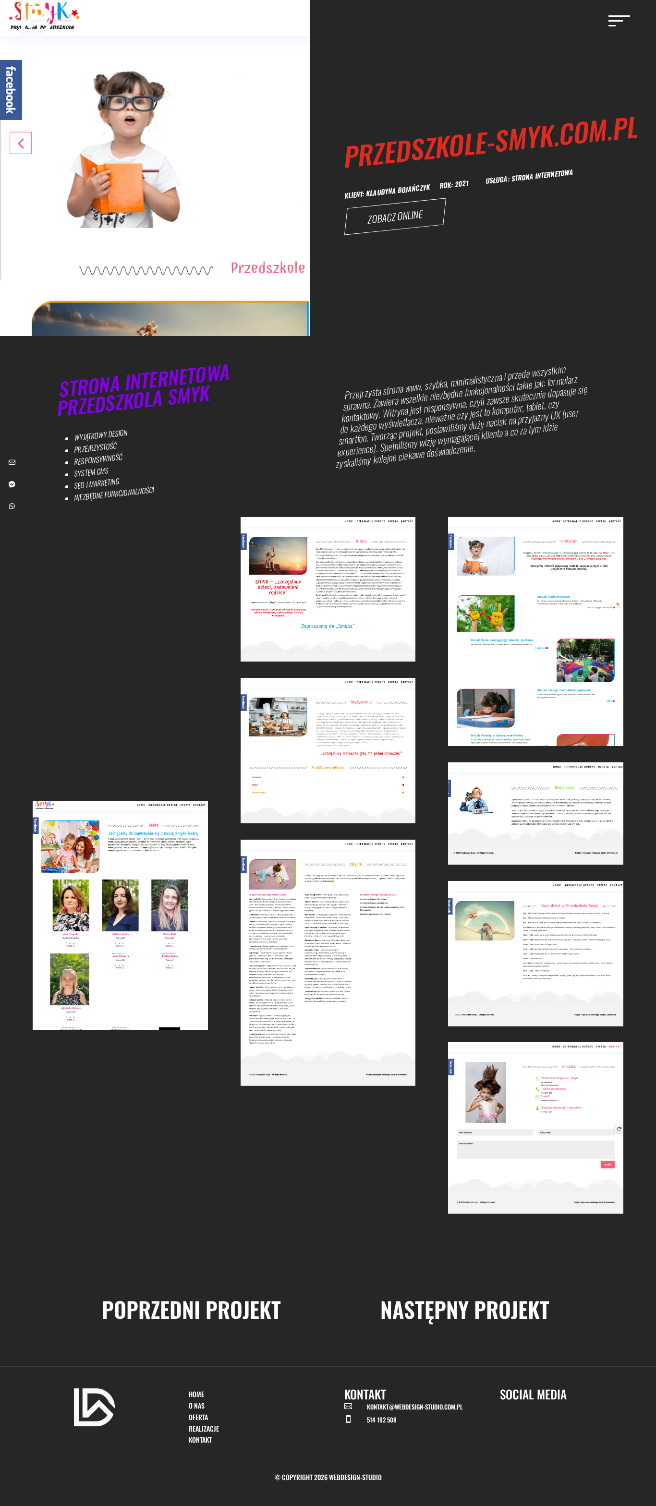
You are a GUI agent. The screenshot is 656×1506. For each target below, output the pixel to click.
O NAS (197, 1405)
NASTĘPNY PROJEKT (464, 1309)
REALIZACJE (204, 1428)
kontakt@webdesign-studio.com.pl (414, 1406)
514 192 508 (382, 1419)
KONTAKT (200, 1439)
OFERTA (198, 1417)
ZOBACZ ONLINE (395, 216)
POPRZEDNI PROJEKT (191, 1309)
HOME (196, 1394)
